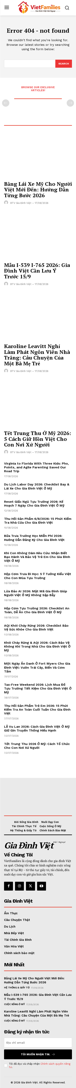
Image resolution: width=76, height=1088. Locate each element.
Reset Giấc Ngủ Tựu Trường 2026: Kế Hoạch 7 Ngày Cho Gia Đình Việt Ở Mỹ (34, 503)
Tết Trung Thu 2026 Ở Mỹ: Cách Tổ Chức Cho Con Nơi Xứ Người (37, 746)
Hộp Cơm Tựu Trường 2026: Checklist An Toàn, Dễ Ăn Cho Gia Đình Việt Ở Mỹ (36, 610)
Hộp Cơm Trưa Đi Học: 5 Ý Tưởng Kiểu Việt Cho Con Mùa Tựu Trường (37, 576)
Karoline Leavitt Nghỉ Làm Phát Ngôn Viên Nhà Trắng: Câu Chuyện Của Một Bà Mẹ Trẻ (37, 355)
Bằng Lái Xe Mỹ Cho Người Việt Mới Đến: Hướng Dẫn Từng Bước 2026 (38, 189)
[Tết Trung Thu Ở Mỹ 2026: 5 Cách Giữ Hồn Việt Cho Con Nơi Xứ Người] (38, 402)
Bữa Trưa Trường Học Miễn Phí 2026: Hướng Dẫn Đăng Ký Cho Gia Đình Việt (34, 537)
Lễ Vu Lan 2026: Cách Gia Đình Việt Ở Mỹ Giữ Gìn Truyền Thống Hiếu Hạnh (37, 728)
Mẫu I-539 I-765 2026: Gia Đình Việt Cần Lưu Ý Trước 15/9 (37, 271)
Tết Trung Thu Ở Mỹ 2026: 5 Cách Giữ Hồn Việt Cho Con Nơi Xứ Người (37, 439)
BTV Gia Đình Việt (20, 202)
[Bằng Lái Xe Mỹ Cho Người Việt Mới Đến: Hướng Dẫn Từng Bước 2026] (38, 153)
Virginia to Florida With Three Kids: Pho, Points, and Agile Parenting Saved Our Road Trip (36, 467)
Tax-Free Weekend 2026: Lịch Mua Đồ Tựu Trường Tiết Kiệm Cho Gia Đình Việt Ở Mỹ (38, 688)
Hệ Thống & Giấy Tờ (16, 987)
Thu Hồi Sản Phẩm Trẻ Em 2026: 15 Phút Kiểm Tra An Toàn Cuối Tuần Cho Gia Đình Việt (37, 709)
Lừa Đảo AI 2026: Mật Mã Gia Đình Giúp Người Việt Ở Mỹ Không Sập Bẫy (35, 593)
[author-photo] (6, 202)
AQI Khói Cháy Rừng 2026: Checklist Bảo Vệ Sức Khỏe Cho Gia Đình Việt (36, 627)
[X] (30, 886)
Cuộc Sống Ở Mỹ (14, 1004)
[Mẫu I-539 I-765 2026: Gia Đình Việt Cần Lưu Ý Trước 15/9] (38, 234)
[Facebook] (8, 886)
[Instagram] (19, 886)
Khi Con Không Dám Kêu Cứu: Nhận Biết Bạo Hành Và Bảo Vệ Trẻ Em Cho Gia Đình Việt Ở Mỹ (37, 557)
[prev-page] (5, 103)
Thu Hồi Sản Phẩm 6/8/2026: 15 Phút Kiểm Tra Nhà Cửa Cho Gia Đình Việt (37, 520)
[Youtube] (41, 886)
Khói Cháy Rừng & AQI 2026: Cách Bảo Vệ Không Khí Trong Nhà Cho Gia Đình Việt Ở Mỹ (37, 646)
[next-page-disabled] (70, 103)
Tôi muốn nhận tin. (35, 1054)
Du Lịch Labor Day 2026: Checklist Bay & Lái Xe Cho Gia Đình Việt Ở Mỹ (36, 486)
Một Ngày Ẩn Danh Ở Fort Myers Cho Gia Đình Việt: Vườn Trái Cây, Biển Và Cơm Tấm (37, 667)
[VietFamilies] (39, 7)
